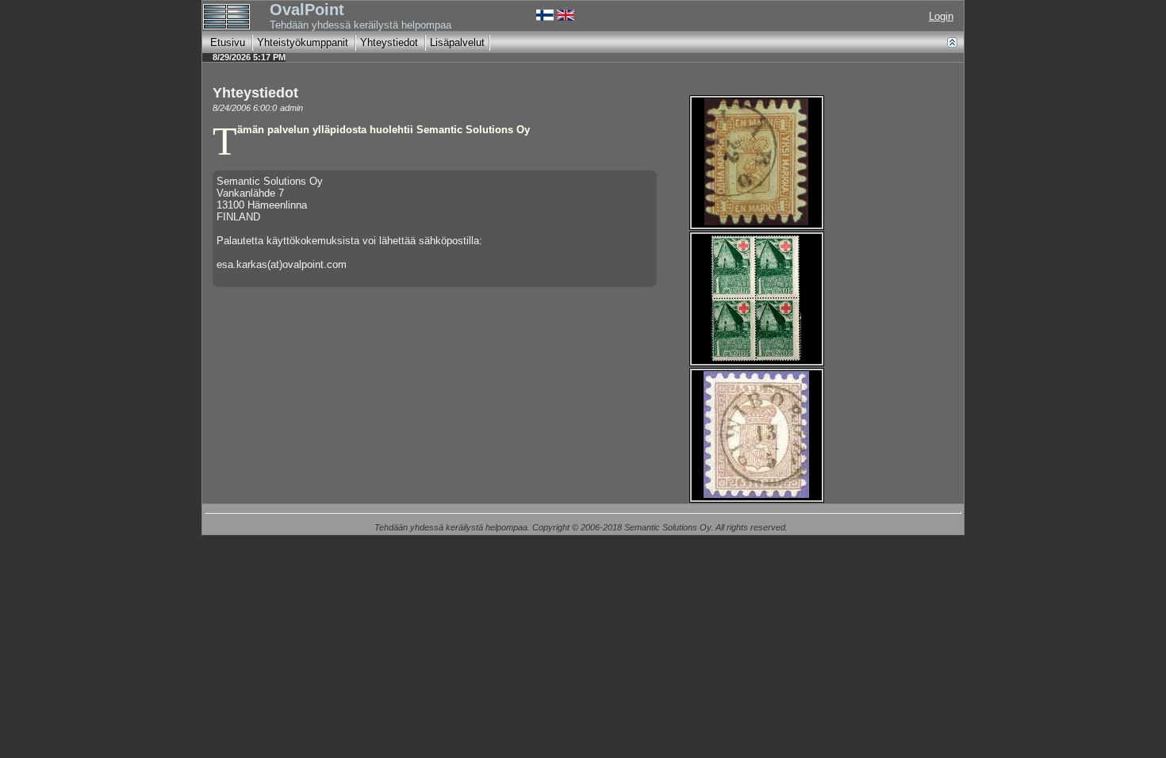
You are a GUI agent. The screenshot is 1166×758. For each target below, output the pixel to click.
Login (941, 16)
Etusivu (227, 42)
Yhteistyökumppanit (302, 42)
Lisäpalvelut (457, 42)
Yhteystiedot (389, 42)
